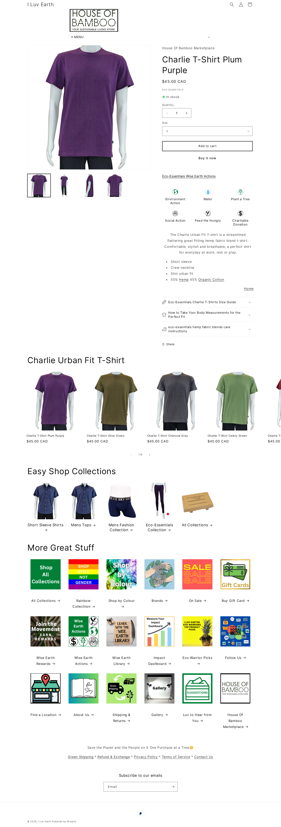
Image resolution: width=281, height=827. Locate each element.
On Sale (195, 601)
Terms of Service (176, 757)
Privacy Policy (146, 757)
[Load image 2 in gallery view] (64, 185)
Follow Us (233, 658)
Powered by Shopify (64, 821)
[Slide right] (149, 454)
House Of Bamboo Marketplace (233, 721)
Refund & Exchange (114, 757)
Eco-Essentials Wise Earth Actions (189, 176)
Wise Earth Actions (83, 661)
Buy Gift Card (233, 601)
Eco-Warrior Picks (197, 658)
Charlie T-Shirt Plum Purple (45, 435)
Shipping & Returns (121, 718)
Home (249, 289)
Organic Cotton (211, 279)
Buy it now (207, 158)
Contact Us (203, 757)
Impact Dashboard (157, 661)
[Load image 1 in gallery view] (39, 185)
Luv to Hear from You (197, 718)
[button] (231, 4)
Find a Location (43, 715)
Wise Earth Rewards (45, 661)
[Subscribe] (172, 787)
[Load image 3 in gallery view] (89, 185)
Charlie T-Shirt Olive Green (105, 435)
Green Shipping (80, 757)
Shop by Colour (121, 601)
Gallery (157, 715)
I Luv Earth (44, 821)
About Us (81, 715)
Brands (157, 601)
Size (165, 122)
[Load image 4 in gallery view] (115, 185)
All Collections (195, 525)
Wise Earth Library (121, 661)
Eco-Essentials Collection (159, 527)
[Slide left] (131, 454)
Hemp (184, 279)
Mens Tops (81, 525)
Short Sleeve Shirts (45, 525)
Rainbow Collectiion (81, 604)
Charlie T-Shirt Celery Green (227, 435)
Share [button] (170, 344)
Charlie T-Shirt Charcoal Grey (167, 435)
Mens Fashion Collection (121, 527)
